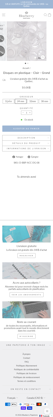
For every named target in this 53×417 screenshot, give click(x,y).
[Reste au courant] (26, 309)
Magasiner (26, 256)
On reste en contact (26, 389)
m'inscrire (26, 336)
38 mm (44, 101)
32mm (32, 101)
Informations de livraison (26, 148)
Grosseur (26, 97)
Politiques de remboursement (26, 377)
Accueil (26, 68)
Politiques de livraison (26, 373)
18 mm (8, 101)
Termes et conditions (26, 381)
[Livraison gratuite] (26, 234)
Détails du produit (26, 143)
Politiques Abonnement (26, 365)
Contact (26, 358)
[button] (46, 416)
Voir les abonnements (26, 295)
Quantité (26, 108)
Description (26, 138)
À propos (27, 354)
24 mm (20, 101)
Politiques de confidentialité (26, 369)
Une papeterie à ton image (25, 345)
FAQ (27, 361)
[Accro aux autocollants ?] (26, 270)
